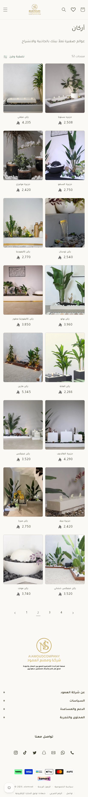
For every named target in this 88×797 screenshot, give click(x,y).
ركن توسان (65, 252)
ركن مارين (23, 386)
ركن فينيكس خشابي (65, 588)
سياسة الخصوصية (64, 787)
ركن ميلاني (23, 117)
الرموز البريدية (44, 787)
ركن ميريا (23, 521)
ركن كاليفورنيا (23, 252)
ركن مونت (23, 588)
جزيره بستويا (65, 117)
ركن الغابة (65, 386)
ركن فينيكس (23, 454)
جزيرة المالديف (65, 454)
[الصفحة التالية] (73, 613)
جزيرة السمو (65, 184)
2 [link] (38, 613)
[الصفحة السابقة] (15, 613)
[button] (5, 9)
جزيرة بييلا (65, 521)
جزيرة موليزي (23, 184)
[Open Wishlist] (73, 9)
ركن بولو (65, 319)
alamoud (28, 787)
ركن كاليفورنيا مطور (23, 319)
